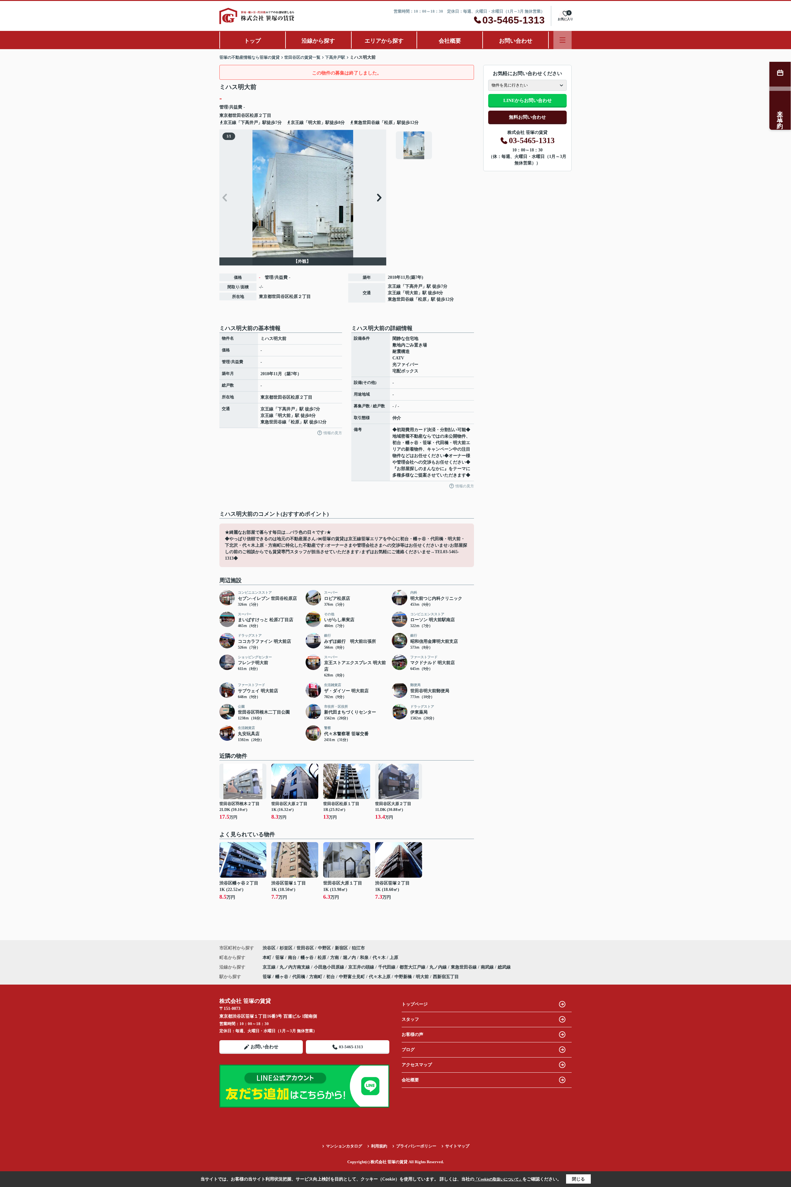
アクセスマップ (417, 1064)
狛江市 (358, 948)
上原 (394, 957)
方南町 (315, 976)
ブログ (408, 1049)
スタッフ (410, 1019)
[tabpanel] (434, 145)
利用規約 (379, 1146)
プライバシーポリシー (416, 1146)
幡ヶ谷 (308, 957)
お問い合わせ (515, 41)
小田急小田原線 (329, 967)
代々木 (380, 957)
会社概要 (450, 41)
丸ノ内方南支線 (295, 967)
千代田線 (387, 967)
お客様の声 (412, 1034)
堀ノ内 (350, 957)
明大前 (411, 292)
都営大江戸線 (413, 967)
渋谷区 (269, 948)
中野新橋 (403, 976)
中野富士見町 (352, 976)
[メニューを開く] (562, 40)
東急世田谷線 (401, 299)
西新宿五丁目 (446, 976)
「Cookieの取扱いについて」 (498, 1179)
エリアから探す (384, 41)
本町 (268, 957)
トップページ (415, 1004)
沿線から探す (318, 41)
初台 (330, 976)
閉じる (578, 1179)
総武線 (504, 967)
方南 (335, 957)
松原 (254, 115)
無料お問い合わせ (527, 117)
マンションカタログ (344, 1146)
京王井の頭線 (361, 967)
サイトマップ (457, 1146)
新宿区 (341, 948)
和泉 (365, 957)
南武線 (488, 967)
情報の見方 (333, 433)
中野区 (324, 948)
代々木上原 (380, 976)
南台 (293, 957)
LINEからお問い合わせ (527, 100)
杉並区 (286, 948)
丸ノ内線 (438, 967)
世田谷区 (241, 115)
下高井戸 (413, 286)
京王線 (394, 286)
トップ (252, 41)
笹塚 (280, 957)
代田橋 (298, 976)
